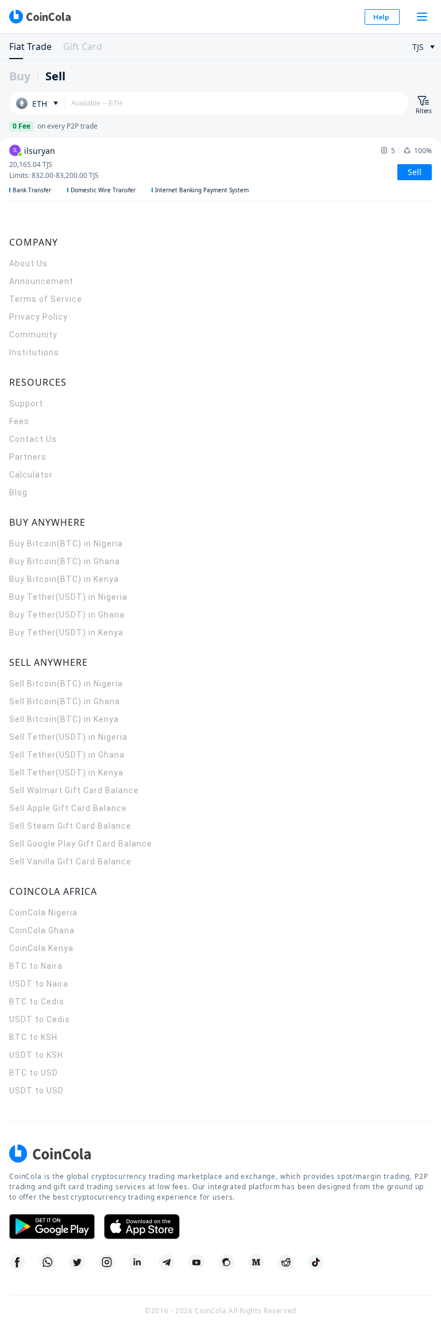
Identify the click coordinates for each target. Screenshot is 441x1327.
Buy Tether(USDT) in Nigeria (68, 597)
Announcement (41, 281)
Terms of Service (45, 299)
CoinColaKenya (41, 948)
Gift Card (82, 46)
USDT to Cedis (39, 1019)
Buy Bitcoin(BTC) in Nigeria (66, 543)
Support (26, 403)
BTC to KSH (33, 1037)
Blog (18, 492)
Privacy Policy (38, 316)
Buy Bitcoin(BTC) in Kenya (64, 579)
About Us (28, 263)
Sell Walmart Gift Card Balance (74, 790)
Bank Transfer (32, 190)
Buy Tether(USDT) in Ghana (67, 614)
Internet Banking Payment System (202, 190)
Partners (28, 456)
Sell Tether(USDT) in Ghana (67, 754)
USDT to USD (36, 1090)
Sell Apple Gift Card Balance (68, 808)
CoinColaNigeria (43, 912)
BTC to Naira (36, 966)
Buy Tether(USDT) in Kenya (66, 632)
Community (33, 334)
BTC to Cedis (36, 1001)
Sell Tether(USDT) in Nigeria (68, 737)
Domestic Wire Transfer (103, 190)
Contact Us (33, 439)
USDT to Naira (38, 983)
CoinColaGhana (42, 930)
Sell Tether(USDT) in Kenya (66, 772)
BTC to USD (33, 1072)
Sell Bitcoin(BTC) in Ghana (64, 701)
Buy (19, 76)
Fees (19, 421)
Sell (55, 76)
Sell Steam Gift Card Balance (70, 826)
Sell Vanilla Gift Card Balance (70, 861)
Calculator (31, 474)
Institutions (34, 352)
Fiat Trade (30, 46)
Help (381, 17)
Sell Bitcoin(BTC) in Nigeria (66, 683)
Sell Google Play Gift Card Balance (80, 843)
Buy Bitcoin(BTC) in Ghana (64, 561)
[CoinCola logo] (40, 17)
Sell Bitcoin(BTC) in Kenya (64, 719)
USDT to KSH (36, 1055)
